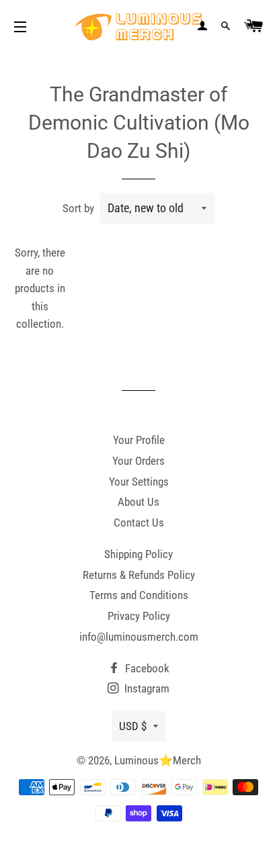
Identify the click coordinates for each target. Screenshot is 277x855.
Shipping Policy (138, 554)
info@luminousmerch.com (138, 636)
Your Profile (139, 440)
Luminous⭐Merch (157, 760)
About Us (138, 501)
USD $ (133, 726)
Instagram (145, 688)
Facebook (145, 668)
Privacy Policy (139, 616)
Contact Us (139, 522)
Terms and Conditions (138, 595)
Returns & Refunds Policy (139, 575)
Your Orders (138, 460)
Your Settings (139, 481)
